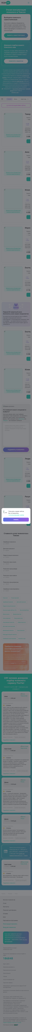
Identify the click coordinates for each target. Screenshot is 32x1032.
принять (16, 519)
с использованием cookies (16, 515)
